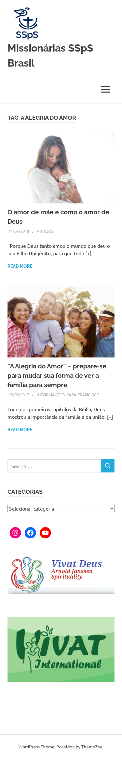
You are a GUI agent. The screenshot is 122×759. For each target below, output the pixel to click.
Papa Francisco (83, 394)
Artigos (45, 231)
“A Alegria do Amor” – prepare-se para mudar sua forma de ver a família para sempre (57, 375)
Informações (51, 394)
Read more (20, 266)
